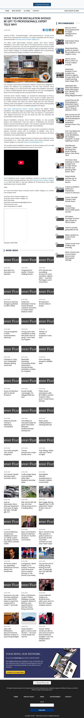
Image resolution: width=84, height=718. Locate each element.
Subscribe (42, 710)
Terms (16, 697)
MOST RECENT (16, 11)
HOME (7, 11)
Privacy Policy (29, 697)
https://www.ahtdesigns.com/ (33, 142)
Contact (68, 697)
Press (42, 697)
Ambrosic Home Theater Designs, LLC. (27, 39)
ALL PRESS (27, 11)
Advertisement (55, 697)
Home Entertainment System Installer (20, 109)
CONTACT (36, 11)
